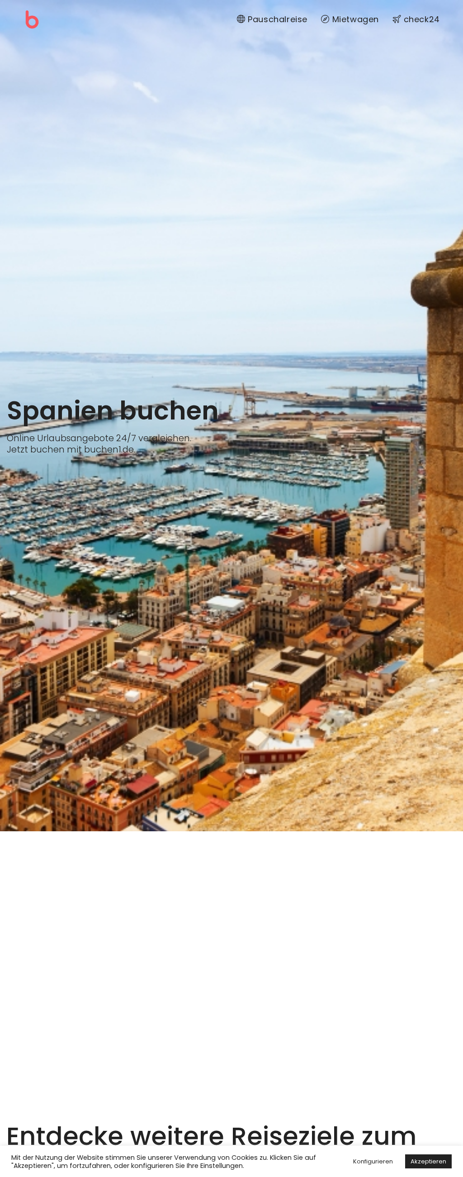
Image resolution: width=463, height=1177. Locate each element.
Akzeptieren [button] (428, 1161)
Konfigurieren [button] (373, 1161)
